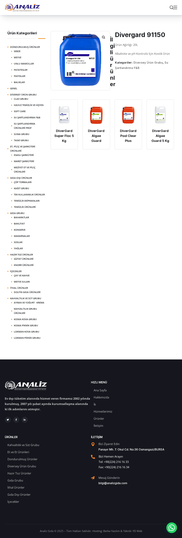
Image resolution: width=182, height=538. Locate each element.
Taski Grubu (21, 140)
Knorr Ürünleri (24, 265)
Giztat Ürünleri (23, 258)
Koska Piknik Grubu (26, 325)
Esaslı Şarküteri (24, 155)
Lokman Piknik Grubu (27, 337)
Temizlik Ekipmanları (27, 200)
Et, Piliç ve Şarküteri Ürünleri (22, 148)
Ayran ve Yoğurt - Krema (29, 302)
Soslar (18, 242)
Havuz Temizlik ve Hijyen (29, 105)
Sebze (17, 51)
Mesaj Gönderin (109, 478)
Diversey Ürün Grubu (148, 62)
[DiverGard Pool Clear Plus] (128, 115)
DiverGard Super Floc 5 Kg (64, 136)
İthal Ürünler (19, 287)
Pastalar (19, 76)
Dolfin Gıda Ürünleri (27, 292)
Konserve (19, 229)
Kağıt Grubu (21, 188)
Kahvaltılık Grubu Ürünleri (25, 311)
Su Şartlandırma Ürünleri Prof (24, 125)
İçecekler (16, 271)
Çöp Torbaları (23, 182)
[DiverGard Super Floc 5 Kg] (64, 115)
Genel (13, 88)
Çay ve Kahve (22, 275)
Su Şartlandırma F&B (27, 117)
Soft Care (20, 111)
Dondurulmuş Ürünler (25, 47)
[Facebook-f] (16, 420)
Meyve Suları (22, 281)
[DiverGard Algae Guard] (96, 115)
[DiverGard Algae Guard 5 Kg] (160, 115)
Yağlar (18, 248)
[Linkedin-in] (25, 420)
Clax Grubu (21, 98)
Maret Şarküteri (24, 161)
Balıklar (19, 82)
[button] (103, 37)
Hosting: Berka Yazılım (106, 531)
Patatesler (20, 69)
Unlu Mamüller (24, 63)
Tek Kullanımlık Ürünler (29, 194)
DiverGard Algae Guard (96, 136)
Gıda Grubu (17, 213)
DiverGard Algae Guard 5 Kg (160, 136)
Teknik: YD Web (132, 531)
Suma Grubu (21, 134)
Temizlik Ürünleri (25, 207)
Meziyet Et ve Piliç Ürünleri (24, 169)
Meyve (17, 57)
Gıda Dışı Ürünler (21, 177)
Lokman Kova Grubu (26, 331)
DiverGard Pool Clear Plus (128, 136)
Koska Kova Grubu (25, 319)
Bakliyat (19, 223)
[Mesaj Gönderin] (93, 478)
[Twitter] (8, 420)
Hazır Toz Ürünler (21, 254)
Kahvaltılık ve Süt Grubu (25, 298)
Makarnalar (22, 236)
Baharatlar (21, 217)
